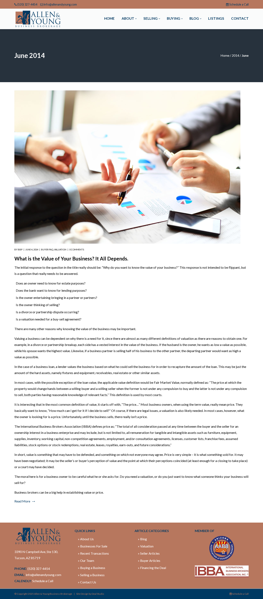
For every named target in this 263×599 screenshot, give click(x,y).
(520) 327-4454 (27, 4)
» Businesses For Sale (92, 546)
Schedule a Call (239, 4)
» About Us (86, 539)
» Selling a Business (91, 575)
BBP (20, 249)
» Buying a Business (91, 568)
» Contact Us (87, 582)
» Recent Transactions (93, 553)
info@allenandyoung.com (60, 4)
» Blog (142, 539)
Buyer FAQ (47, 249)
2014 (235, 55)
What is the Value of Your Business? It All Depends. (71, 258)
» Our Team (86, 560)
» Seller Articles (149, 553)
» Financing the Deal (152, 568)
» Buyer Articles (149, 560)
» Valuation (145, 546)
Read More (22, 501)
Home (224, 55)
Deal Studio (98, 593)
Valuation (60, 249)
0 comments (76, 249)
